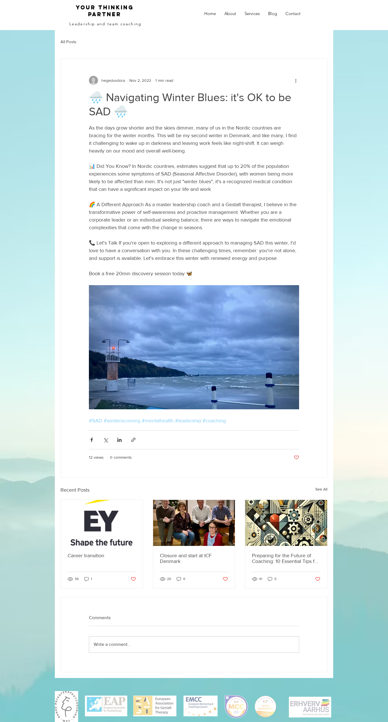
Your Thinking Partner (105, 11)
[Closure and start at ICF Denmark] (194, 523)
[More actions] (295, 80)
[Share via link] (133, 440)
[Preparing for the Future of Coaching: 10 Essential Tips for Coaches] (286, 523)
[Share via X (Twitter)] (105, 440)
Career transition (86, 555)
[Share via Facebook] (91, 440)
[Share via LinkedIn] (119, 440)
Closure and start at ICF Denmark (186, 558)
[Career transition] (102, 523)
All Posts (68, 41)
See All (321, 489)
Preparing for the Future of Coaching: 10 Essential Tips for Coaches (285, 558)
